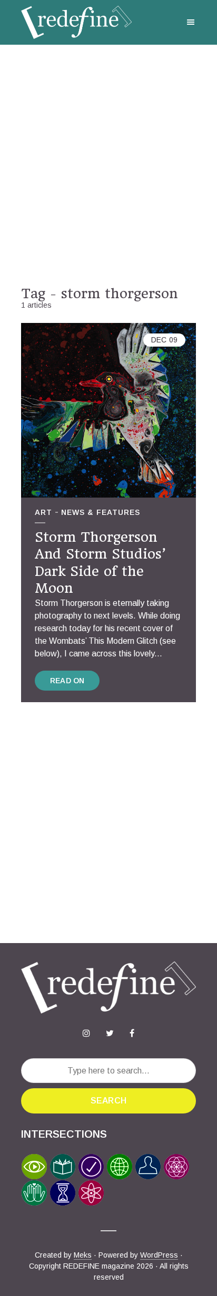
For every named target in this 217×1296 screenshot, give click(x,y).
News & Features (100, 512)
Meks (83, 1255)
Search (108, 1100)
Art (43, 512)
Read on (67, 680)
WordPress (159, 1255)
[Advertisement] (108, 165)
